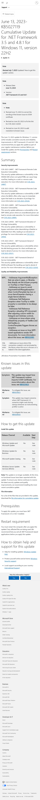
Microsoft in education (8, 654)
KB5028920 (16, 414)
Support (4, 7)
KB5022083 (29, 337)
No (26, 578)
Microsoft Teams (6, 704)
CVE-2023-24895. (10, 217)
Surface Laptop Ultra (7, 595)
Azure (3, 720)
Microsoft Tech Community (9, 733)
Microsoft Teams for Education (10, 661)
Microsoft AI (5, 687)
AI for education (6, 677)
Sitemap (4, 793)
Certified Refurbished (7, 638)
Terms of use (26, 793)
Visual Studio (5, 743)
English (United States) (11, 782)
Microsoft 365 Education (8, 664)
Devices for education (7, 657)
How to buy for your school (9, 667)
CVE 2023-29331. (7, 253)
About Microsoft (6, 756)
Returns (4, 631)
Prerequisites (24, 149)
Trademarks (34, 793)
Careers (4, 753)
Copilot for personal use (8, 605)
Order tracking (6, 635)
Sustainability (5, 776)
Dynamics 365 (5, 694)
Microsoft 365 (5, 697)
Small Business (6, 710)
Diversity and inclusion (8, 769)
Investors (4, 766)
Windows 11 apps (6, 612)
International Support (12, 568)
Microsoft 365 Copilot (7, 707)
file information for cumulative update (24, 498)
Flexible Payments (6, 644)
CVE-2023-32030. (31, 267)
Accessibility (5, 773)
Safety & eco (5, 796)
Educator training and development (11, 671)
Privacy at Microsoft (7, 763)
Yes (14, 578)
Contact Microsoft (12, 793)
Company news (6, 759)
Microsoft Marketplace (8, 736)
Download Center (6, 625)
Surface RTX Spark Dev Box (9, 598)
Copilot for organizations (8, 602)
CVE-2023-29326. (23, 201)
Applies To (6, 58)
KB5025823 (24, 384)
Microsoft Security (6, 690)
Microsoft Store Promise (8, 641)
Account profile (6, 621)
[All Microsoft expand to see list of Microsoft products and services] (2, 2)
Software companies (7, 740)
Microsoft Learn (6, 726)
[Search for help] (7, 2)
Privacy (20, 793)
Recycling (12, 796)
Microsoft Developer (7, 723)
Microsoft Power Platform (8, 700)
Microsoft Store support (8, 628)
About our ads (19, 796)
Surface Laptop (6, 592)
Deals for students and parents (10, 674)
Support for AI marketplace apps (10, 730)
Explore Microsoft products (9, 608)
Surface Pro (5, 588)
